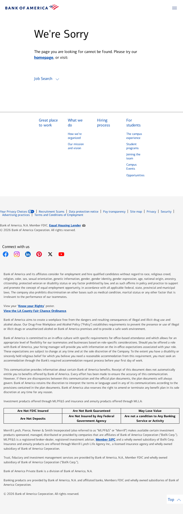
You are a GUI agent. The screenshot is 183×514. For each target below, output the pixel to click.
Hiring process (103, 123)
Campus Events (131, 167)
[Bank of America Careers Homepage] (32, 8)
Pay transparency (114, 211)
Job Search (43, 78)
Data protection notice (83, 211)
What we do (75, 123)
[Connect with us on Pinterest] (39, 254)
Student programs (132, 146)
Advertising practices (16, 215)
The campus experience (134, 136)
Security (166, 211)
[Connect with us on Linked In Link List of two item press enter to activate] (27, 254)
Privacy (151, 211)
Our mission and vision (76, 146)
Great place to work (48, 123)
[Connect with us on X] (50, 254)
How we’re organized (75, 136)
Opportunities (135, 175)
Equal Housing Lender (67, 225)
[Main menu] (174, 8)
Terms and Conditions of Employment (58, 215)
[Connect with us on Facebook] (5, 254)
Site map (136, 211)
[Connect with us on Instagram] (16, 254)
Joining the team (133, 156)
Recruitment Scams (51, 211)
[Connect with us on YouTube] (61, 254)
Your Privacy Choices (13, 211)
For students (133, 123)
